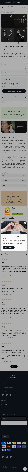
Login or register (8, 247)
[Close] (24, 223)
